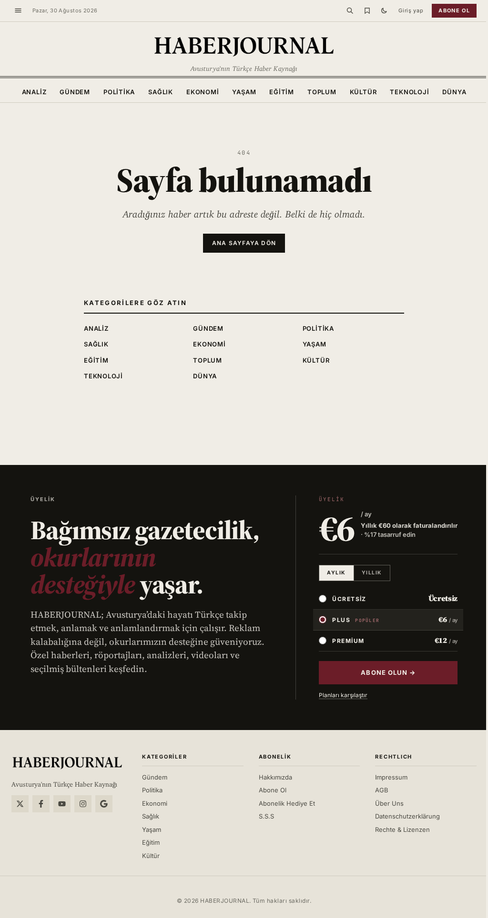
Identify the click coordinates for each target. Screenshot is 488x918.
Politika (119, 92)
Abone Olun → (388, 672)
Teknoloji (409, 92)
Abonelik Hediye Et (287, 803)
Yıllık (372, 573)
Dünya (454, 92)
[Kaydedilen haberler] (367, 10)
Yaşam (244, 92)
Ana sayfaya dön (244, 243)
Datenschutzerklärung (407, 816)
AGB (381, 790)
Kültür (363, 92)
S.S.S (266, 816)
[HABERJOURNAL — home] (243, 45)
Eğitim (281, 92)
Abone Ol (272, 790)
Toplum (321, 92)
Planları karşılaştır (343, 695)
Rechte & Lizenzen (402, 829)
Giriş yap (410, 10)
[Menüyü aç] (18, 10)
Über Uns (389, 803)
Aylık (336, 573)
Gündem (75, 92)
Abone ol (454, 10)
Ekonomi (202, 92)
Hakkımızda (275, 777)
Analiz (34, 92)
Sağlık (160, 92)
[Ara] (349, 10)
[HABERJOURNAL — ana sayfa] (67, 762)
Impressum (391, 777)
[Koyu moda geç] (384, 10)
